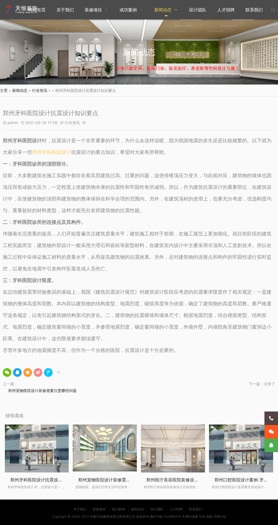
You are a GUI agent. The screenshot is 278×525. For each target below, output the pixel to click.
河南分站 (219, 516)
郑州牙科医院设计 (51, 152)
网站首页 (37, 9)
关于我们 (65, 9)
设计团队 (197, 9)
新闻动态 (163, 9)
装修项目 (93, 9)
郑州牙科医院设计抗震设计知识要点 (45, 479)
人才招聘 (226, 9)
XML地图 (206, 516)
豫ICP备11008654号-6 (167, 516)
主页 (4, 90)
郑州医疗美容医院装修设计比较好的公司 (185, 479)
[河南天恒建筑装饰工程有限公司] (22, 9)
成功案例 (128, 9)
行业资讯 (39, 90)
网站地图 (191, 516)
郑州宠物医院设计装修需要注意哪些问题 (42, 390)
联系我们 (254, 9)
